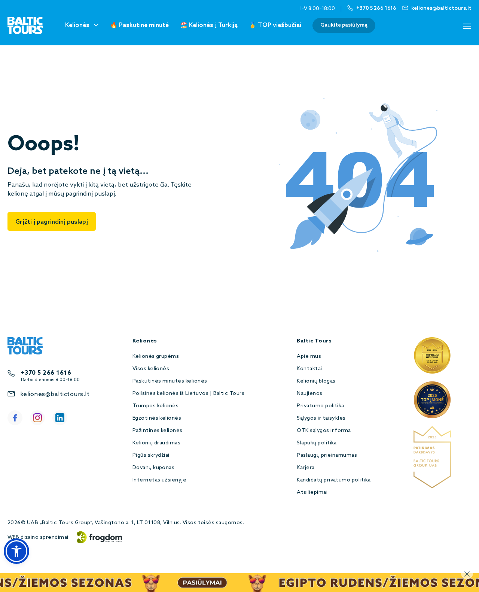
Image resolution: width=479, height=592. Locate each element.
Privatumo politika (320, 406)
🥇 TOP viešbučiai (275, 25)
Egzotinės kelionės (156, 418)
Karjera (305, 468)
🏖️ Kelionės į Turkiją (209, 25)
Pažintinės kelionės (157, 431)
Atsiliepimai (312, 492)
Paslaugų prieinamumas (327, 455)
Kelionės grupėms (155, 356)
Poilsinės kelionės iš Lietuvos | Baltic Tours (188, 393)
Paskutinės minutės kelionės (169, 381)
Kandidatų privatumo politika (333, 480)
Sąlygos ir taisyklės (321, 418)
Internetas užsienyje (159, 480)
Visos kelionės (151, 369)
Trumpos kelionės (155, 406)
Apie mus (309, 356)
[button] (16, 551)
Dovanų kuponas (153, 468)
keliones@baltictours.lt (54, 394)
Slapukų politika (317, 443)
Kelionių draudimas (156, 443)
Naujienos (309, 393)
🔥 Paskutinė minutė (139, 25)
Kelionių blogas (316, 381)
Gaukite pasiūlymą (343, 25)
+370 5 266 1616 (46, 373)
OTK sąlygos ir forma (324, 431)
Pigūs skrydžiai (151, 455)
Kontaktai (309, 369)
